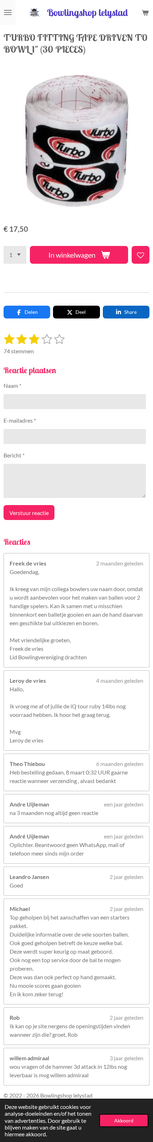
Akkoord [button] (123, 1120)
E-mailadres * (20, 420)
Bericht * (14, 455)
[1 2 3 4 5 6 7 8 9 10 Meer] (15, 255)
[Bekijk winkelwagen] (145, 12)
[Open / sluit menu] (8, 12)
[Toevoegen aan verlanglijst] (140, 255)
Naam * (12, 385)
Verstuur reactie (29, 512)
